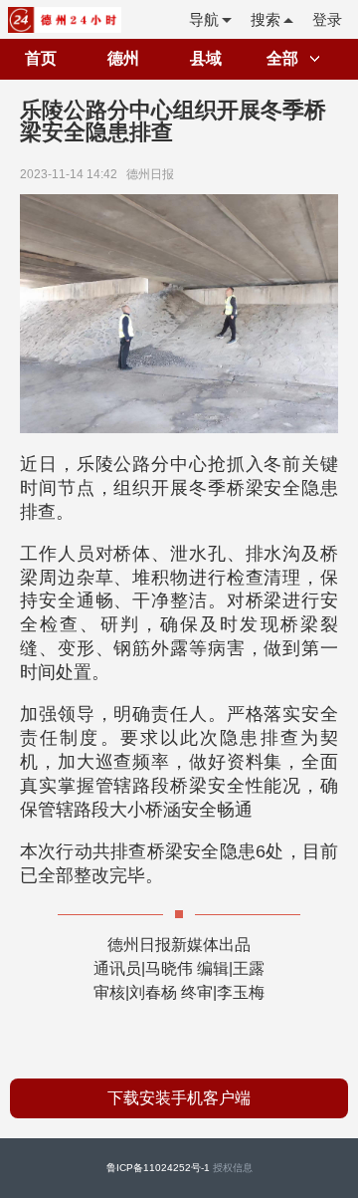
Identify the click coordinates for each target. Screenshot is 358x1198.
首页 (41, 58)
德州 (123, 58)
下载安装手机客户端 (179, 1097)
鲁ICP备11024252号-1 (158, 1167)
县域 (206, 58)
